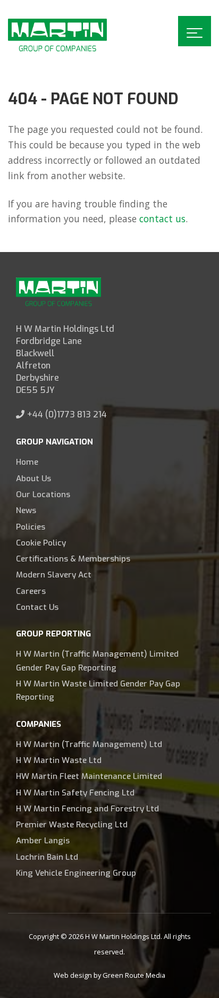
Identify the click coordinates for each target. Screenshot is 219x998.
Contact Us (37, 607)
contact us (162, 218)
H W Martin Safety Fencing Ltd (75, 792)
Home (27, 462)
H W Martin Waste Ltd (59, 760)
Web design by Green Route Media (109, 975)
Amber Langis (43, 840)
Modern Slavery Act (53, 574)
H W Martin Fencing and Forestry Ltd (87, 808)
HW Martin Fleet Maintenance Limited (89, 776)
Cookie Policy (41, 543)
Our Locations (43, 494)
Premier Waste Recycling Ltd (72, 824)
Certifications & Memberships (73, 558)
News (26, 510)
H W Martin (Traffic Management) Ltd (89, 744)
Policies (30, 527)
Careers (31, 591)
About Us (33, 478)
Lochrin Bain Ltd (47, 857)
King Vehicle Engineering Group (76, 873)
